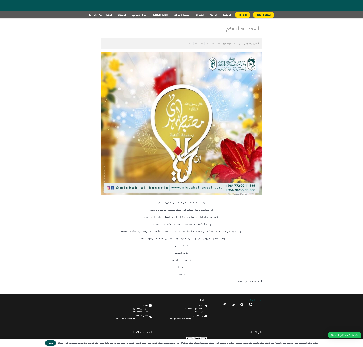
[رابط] (95, 14)
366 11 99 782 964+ (140, 311)
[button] (100, 14)
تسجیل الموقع (255, 300)
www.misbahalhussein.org (125, 318)
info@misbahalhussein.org (180, 318)
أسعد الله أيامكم (242, 29)
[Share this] (213, 43)
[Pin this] (196, 43)
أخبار (225, 43)
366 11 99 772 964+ (140, 309)
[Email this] (218, 43)
